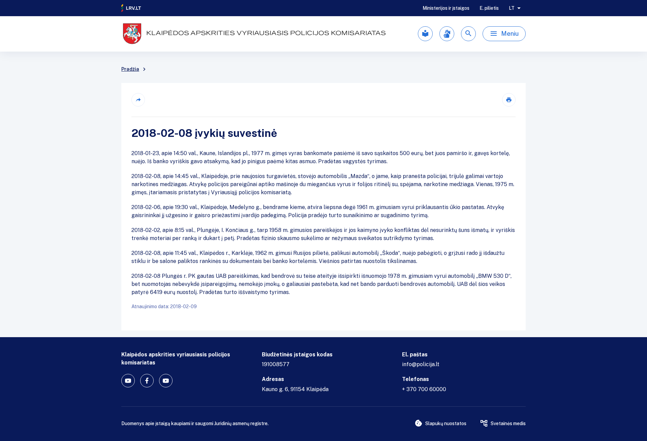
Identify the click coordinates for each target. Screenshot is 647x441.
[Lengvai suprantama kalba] (425, 33)
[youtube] (128, 380)
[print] (509, 100)
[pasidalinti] (138, 100)
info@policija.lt (420, 364)
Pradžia (130, 69)
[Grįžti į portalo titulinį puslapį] (131, 8)
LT (512, 8)
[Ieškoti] (468, 33)
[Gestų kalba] (446, 33)
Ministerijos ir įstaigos (446, 8)
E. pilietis (489, 8)
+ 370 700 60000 (424, 389)
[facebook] (147, 380)
